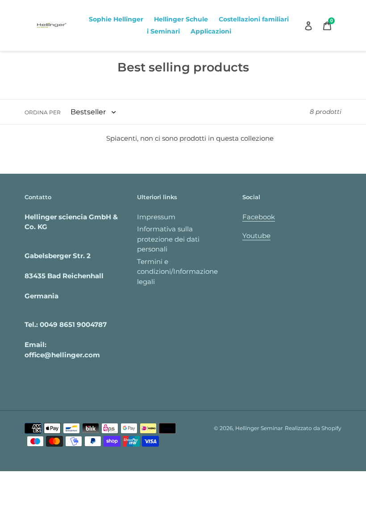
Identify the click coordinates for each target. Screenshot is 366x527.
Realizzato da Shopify (313, 428)
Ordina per (43, 112)
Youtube (256, 235)
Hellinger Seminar (259, 428)
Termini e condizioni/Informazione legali (177, 271)
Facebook (258, 217)
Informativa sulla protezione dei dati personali (168, 239)
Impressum (156, 217)
